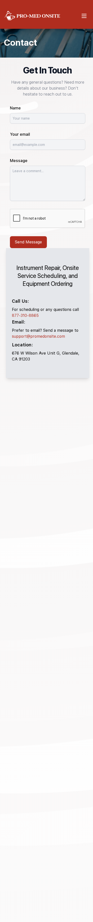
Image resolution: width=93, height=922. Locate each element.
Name (15, 108)
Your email (20, 134)
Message (19, 160)
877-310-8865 (25, 315)
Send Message (28, 242)
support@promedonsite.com (38, 336)
